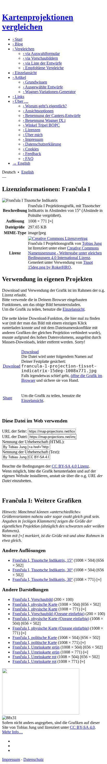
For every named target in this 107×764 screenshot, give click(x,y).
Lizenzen (31, 130)
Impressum (33, 139)
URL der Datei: (15, 436)
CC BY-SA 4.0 (82, 727)
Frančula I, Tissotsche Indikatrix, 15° (42, 560)
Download (11, 366)
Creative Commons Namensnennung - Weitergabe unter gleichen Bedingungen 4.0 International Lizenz (65, 253)
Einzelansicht (24, 73)
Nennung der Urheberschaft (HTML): (33, 442)
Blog (17, 44)
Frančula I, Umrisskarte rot (34, 657)
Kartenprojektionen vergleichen (37, 21)
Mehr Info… (12, 732)
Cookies (31, 149)
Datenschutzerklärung (42, 144)
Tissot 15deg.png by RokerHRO (60, 264)
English (27, 172)
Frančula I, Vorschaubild (32, 599)
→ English (21, 163)
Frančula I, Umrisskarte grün (35, 647)
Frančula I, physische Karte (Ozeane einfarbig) (50, 618)
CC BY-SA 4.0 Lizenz (70, 466)
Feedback (32, 153)
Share (7, 398)
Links (18, 96)
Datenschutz (33, 759)
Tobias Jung (92, 243)
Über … (20, 101)
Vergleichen (23, 49)
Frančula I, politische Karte (34, 637)
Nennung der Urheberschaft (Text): (31, 452)
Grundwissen (35, 82)
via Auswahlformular (41, 53)
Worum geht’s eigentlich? (45, 106)
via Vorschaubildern (40, 58)
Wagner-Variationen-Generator (49, 91)
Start (17, 39)
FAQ (28, 158)
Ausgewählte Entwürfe (43, 87)
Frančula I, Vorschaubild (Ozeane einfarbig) (48, 614)
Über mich (33, 135)
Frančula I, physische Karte (34, 604)
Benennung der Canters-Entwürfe (52, 115)
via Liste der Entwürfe (42, 63)
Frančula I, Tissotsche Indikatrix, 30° (42, 570)
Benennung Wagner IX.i (44, 120)
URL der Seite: (14, 431)
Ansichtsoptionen (38, 111)
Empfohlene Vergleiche (43, 68)
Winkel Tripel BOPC (41, 125)
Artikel (19, 77)
